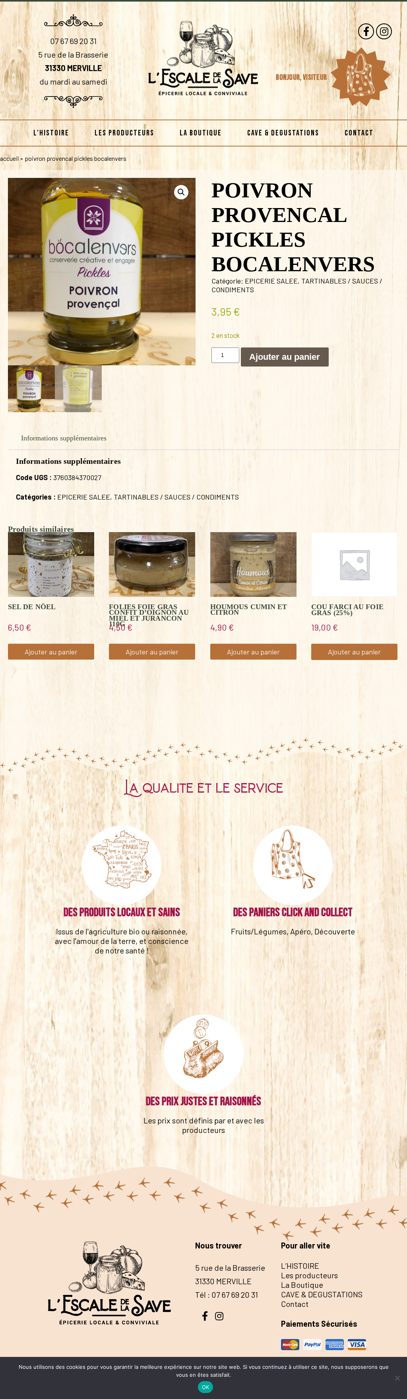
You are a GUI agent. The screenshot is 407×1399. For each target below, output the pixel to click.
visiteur (315, 77)
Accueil (9, 158)
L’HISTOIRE (51, 133)
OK (205, 1387)
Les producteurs (124, 133)
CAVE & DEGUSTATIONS (283, 133)
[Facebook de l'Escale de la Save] (366, 31)
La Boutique (201, 133)
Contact (359, 133)
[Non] (397, 1378)
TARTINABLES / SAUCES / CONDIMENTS (176, 496)
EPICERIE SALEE (271, 280)
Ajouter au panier (284, 357)
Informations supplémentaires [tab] (64, 438)
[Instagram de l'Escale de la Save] (384, 31)
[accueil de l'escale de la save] (203, 107)
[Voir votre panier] (360, 77)
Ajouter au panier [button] (51, 651)
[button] (181, 192)
